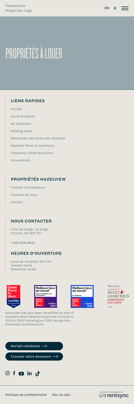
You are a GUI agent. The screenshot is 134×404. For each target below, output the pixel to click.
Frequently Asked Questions (32, 153)
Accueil (16, 109)
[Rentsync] (114, 394)
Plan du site (61, 395)
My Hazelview (21, 124)
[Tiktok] (37, 374)
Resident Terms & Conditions (32, 146)
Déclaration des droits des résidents (38, 138)
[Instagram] (7, 373)
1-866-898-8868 (23, 243)
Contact (17, 202)
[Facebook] (14, 373)
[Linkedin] (29, 373)
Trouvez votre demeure (28, 187)
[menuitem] (38, 109)
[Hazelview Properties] (21, 8)
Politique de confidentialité (26, 395)
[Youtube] (21, 374)
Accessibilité (20, 160)
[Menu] (124, 8)
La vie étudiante (23, 116)
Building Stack (21, 131)
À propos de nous (24, 195)
